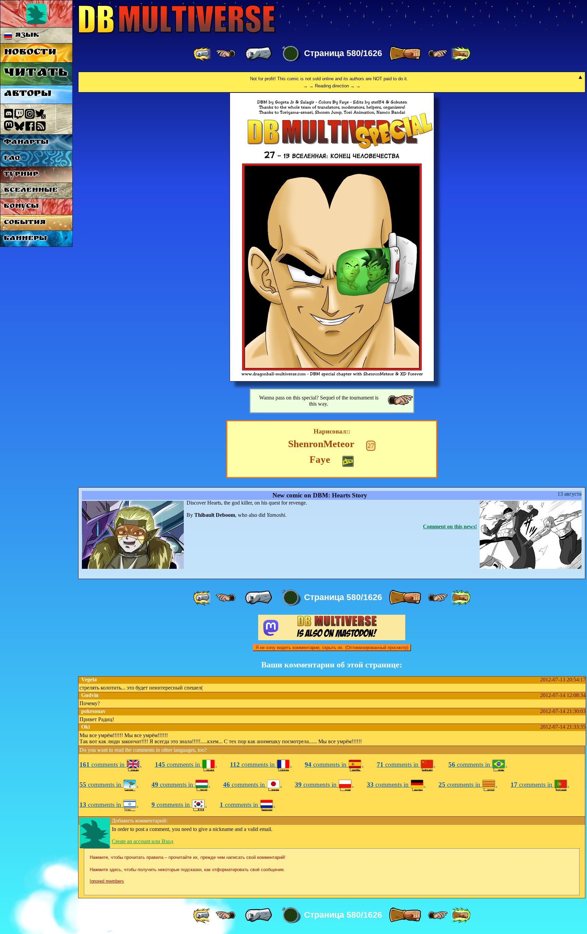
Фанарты (26, 142)
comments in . (110, 764)
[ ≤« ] (225, 53)
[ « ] (258, 54)
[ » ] (405, 54)
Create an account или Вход (142, 841)
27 (371, 445)
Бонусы (21, 206)
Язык (26, 35)
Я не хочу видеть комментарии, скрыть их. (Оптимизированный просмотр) (331, 647)
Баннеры (25, 238)
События (25, 222)
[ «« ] (203, 53)
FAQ (12, 158)
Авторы (27, 94)
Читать (35, 74)
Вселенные (31, 190)
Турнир (21, 174)
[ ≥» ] (438, 53)
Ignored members (107, 881)
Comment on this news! (450, 526)
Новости (30, 53)
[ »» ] (460, 53)
